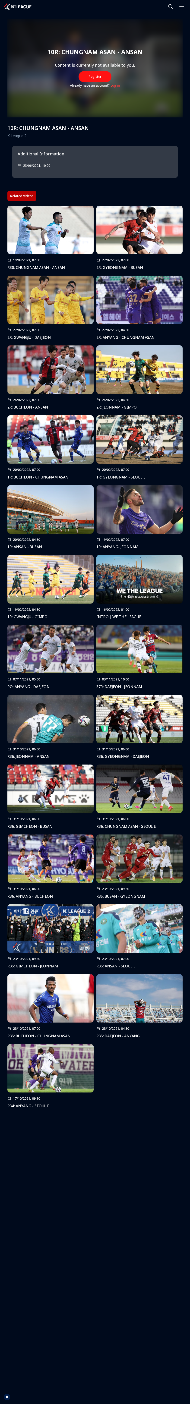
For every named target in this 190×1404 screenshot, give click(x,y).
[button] (170, 6)
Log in (115, 85)
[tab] (21, 196)
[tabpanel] (95, 658)
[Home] (18, 6)
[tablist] (21, 196)
